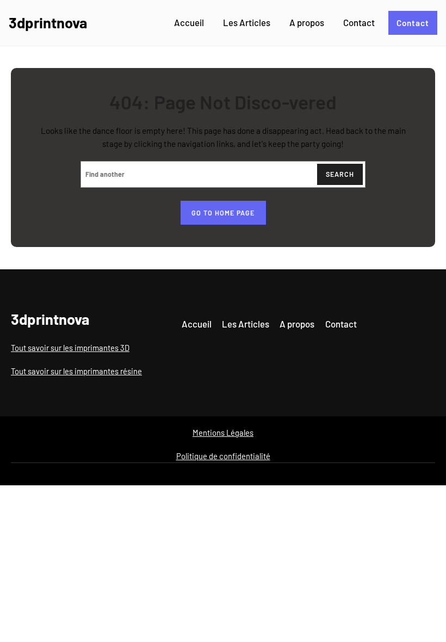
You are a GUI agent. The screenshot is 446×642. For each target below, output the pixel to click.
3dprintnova (48, 22)
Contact (413, 23)
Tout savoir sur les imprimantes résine (76, 371)
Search (340, 174)
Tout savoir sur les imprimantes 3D (70, 348)
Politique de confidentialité (223, 456)
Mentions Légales (223, 432)
